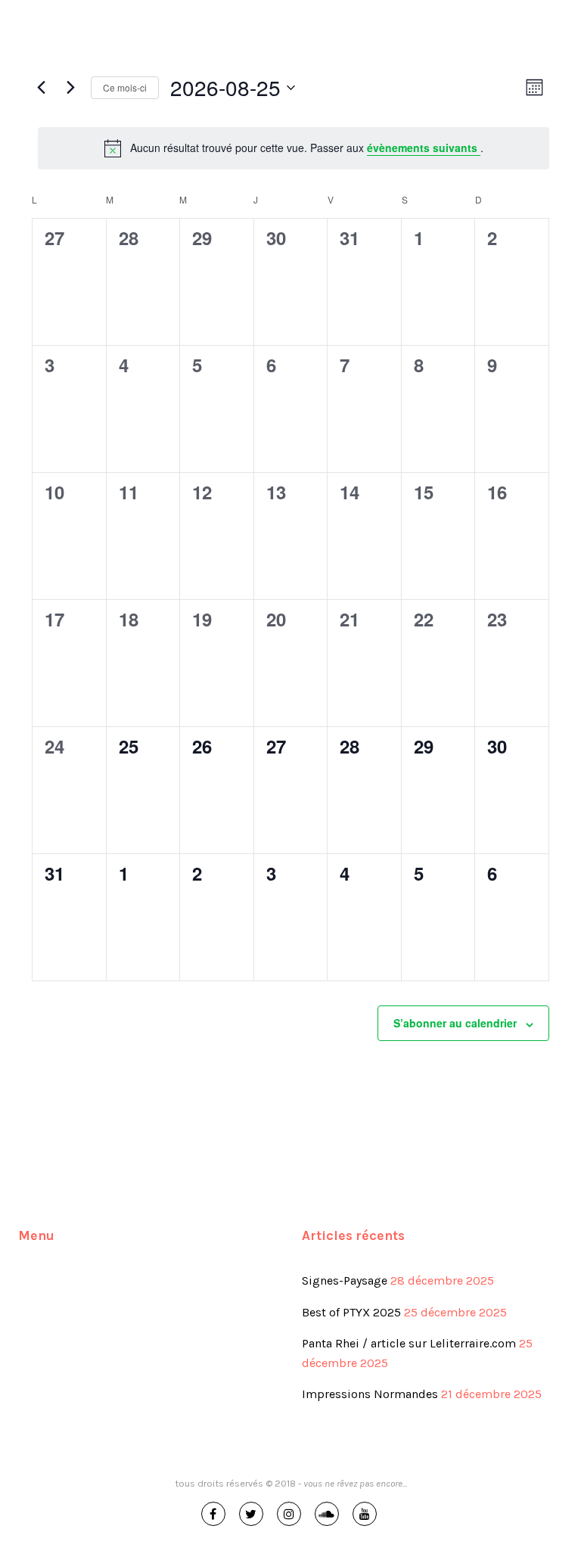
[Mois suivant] (70, 88)
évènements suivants (423, 147)
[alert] (293, 148)
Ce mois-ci (125, 87)
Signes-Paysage (344, 1280)
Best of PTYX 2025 (351, 1312)
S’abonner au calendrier (455, 1022)
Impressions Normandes (370, 1394)
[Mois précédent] (41, 88)
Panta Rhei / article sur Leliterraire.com (409, 1343)
